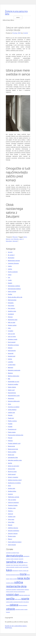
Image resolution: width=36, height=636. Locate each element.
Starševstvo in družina (14, 483)
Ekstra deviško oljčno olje (15, 297)
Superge (10, 494)
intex (12, 565)
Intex (9, 328)
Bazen (17, 552)
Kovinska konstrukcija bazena (12, 574)
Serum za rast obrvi (13, 466)
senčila (10, 598)
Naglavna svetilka (13, 384)
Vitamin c (10, 511)
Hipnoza (10, 317)
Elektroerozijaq (12, 300)
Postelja (10, 423)
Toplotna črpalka (12, 505)
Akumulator (11, 257)
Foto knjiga (11, 305)
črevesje (8, 612)
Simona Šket (11, 468)
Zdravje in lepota (12, 533)
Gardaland (11, 314)
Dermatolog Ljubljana (14, 286)
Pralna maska (12, 432)
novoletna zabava (10, 582)
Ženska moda (12, 536)
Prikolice (10, 440)
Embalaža (10, 302)
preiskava (26, 589)
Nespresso (11, 398)
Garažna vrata (12, 311)
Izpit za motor (12, 336)
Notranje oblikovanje (14, 401)
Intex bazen (15, 565)
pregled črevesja (20, 589)
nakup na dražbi (13, 578)
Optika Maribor (12, 409)
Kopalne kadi (11, 356)
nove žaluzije (14, 239)
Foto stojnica (11, 308)
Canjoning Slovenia (13, 263)
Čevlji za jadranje (13, 271)
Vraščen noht (11, 516)
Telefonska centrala (13, 497)
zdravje (10, 608)
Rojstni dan (11, 454)
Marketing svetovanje (14, 370)
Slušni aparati (12, 474)
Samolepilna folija (13, 457)
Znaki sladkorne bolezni (14, 542)
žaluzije (15, 241)
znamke (25, 609)
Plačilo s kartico (12, 421)
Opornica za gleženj (13, 407)
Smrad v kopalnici (13, 477)
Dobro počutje (12, 291)
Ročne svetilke (12, 452)
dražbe (12, 558)
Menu (18, 17)
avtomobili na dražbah (11, 552)
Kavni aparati (11, 342)
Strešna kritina (12, 491)
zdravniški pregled (19, 609)
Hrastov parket (12, 325)
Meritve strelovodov (13, 376)
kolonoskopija (15, 570)
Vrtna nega (11, 519)
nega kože (23, 578)
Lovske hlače (11, 364)
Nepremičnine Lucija (13, 395)
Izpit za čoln (11, 333)
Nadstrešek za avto (13, 381)
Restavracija (11, 446)
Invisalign (10, 331)
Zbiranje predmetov (13, 530)
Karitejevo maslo (12, 339)
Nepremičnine (12, 392)
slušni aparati (18, 599)
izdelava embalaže (10, 567)
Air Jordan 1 (11, 255)
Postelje (10, 426)
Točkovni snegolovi (13, 502)
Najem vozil (11, 390)
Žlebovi (10, 539)
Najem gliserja (12, 387)
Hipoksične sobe (12, 319)
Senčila (10, 463)
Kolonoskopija (12, 350)
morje (23, 574)
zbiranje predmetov (23, 605)
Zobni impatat (12, 544)
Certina (10, 269)
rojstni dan (12, 594)
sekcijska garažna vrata (24, 595)
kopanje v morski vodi (23, 570)
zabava (14, 604)
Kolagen (10, 347)
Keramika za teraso (13, 345)
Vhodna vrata (12, 508)
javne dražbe (25, 567)
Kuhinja (10, 359)
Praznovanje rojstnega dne (15, 435)
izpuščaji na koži (18, 567)
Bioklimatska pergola (14, 260)
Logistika (10, 362)
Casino (10, 266)
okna (23, 586)
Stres (9, 485)
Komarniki (10, 353)
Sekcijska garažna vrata (15, 460)
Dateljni (10, 283)
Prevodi (10, 437)
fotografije (21, 558)
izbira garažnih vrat (23, 565)
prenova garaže (9, 591)
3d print (10, 252)
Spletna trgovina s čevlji (14, 480)
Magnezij (10, 367)
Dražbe (10, 294)
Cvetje (10, 280)
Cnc (9, 277)
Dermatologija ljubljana (14, 288)
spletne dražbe (9, 601)
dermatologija (14, 555)
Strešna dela (11, 488)
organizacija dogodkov (11, 589)
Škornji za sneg (12, 471)
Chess (9, 274)
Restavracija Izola (13, 449)
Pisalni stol (11, 418)
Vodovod (10, 513)
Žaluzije (15, 237)
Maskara (10, 373)
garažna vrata (14, 561)
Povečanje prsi (12, 429)
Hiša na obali (11, 322)
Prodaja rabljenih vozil (14, 443)
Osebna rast (11, 412)
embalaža (16, 558)
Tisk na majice (12, 499)
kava (9, 570)
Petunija (10, 415)
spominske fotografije (18, 601)
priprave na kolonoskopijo (19, 591)
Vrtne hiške (11, 522)
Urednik (25, 33)
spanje (25, 598)
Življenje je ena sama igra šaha (16, 12)
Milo (9, 378)
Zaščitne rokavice (13, 528)
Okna (9, 404)
